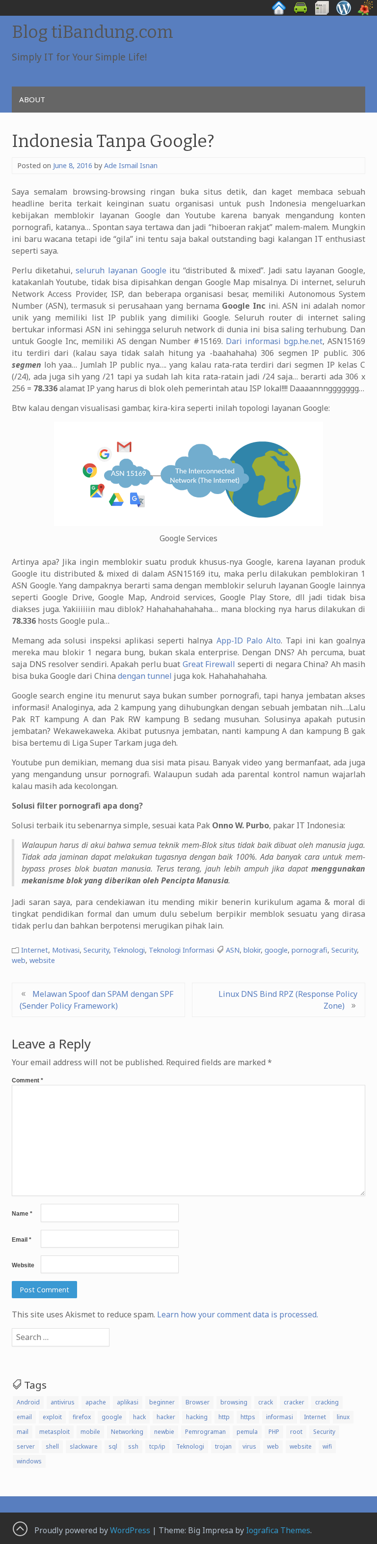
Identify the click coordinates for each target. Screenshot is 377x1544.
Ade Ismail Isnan (131, 165)
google (276, 950)
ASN (233, 950)
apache (95, 1402)
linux (343, 1417)
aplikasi (127, 1402)
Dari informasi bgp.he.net (274, 341)
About (32, 99)
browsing (233, 1402)
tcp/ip (157, 1446)
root (296, 1431)
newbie (164, 1431)
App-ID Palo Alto (248, 640)
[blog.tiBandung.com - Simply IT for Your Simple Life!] (343, 12)
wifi (327, 1446)
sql (112, 1446)
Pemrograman (205, 1431)
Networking (127, 1431)
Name (22, 1213)
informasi (279, 1417)
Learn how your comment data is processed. (237, 1314)
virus (249, 1446)
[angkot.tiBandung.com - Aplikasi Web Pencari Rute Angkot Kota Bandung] (300, 12)
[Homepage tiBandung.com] (279, 12)
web (19, 960)
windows (29, 1461)
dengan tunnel (145, 675)
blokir (252, 950)
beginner (162, 1402)
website (42, 960)
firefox (82, 1417)
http (224, 1417)
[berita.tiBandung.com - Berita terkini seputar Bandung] (322, 12)
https (248, 1417)
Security (96, 950)
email (24, 1417)
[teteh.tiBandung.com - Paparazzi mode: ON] (365, 12)
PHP (274, 1431)
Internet (34, 950)
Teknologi (129, 950)
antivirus (63, 1402)
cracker (294, 1402)
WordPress (130, 1530)
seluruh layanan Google (121, 270)
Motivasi (66, 950)
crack (265, 1402)
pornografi (309, 950)
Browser (198, 1402)
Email (21, 1239)
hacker (166, 1417)
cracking (327, 1402)
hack (139, 1417)
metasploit (54, 1431)
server (26, 1446)
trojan (223, 1446)
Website (23, 1265)
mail (22, 1431)
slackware (84, 1446)
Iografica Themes (278, 1530)
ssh (133, 1446)
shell (52, 1446)
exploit (52, 1417)
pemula (247, 1431)
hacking (197, 1417)
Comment (27, 1080)
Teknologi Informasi (181, 950)
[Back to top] (19, 1528)
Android (28, 1402)
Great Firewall (209, 664)
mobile (90, 1431)
